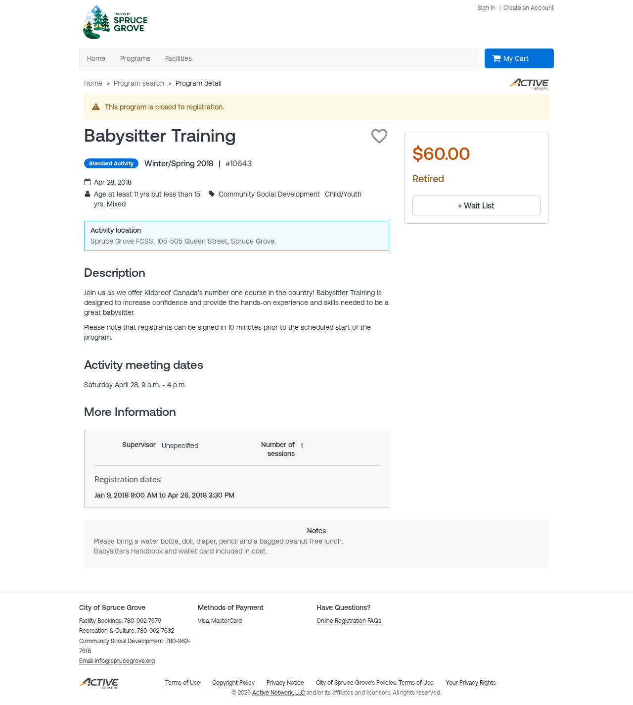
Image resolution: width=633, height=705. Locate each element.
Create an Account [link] (528, 7)
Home (93, 83)
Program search (139, 83)
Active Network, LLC (279, 692)
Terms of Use (416, 682)
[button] (379, 136)
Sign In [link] (487, 7)
